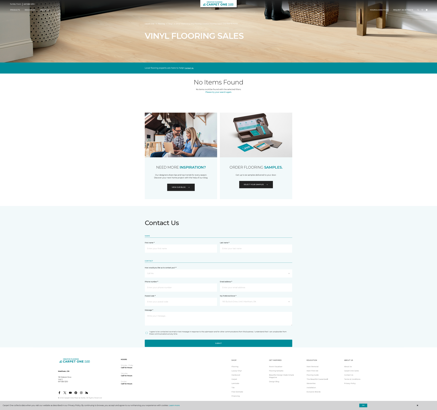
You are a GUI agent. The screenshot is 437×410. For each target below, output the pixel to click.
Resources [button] (30, 10)
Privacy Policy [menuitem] (350, 383)
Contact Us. (189, 68)
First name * (149, 242)
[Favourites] (422, 10)
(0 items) (426, 10)
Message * (149, 310)
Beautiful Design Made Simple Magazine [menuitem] (281, 376)
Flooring (161, 24)
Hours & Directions (379, 10)
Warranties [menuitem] (311, 383)
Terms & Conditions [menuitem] (352, 379)
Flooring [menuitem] (234, 367)
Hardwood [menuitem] (235, 375)
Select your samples (254, 184)
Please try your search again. (218, 92)
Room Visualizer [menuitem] (275, 367)
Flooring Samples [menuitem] (276, 371)
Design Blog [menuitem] (274, 382)
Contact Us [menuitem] (348, 375)
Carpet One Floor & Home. (75, 398)
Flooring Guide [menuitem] (313, 375)
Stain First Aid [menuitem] (312, 371)
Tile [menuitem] (233, 388)
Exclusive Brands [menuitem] (314, 392)
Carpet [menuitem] (234, 379)
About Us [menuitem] (348, 367)
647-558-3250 (29, 4)
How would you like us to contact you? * (160, 267)
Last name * (224, 242)
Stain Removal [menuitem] (312, 367)
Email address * (226, 281)
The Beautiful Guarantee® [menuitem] (317, 379)
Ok (363, 405)
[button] (418, 10)
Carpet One (149, 24)
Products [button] (15, 10)
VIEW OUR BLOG (179, 187)
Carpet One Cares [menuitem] (351, 371)
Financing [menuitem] (235, 396)
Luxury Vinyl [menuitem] (236, 371)
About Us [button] (44, 10)
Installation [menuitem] (311, 388)
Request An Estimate (403, 10)
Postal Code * (150, 296)
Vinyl (170, 24)
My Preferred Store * (228, 296)
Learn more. (174, 405)
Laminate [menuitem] (235, 383)
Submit (218, 343)
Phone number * (151, 281)
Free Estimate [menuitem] (237, 392)
